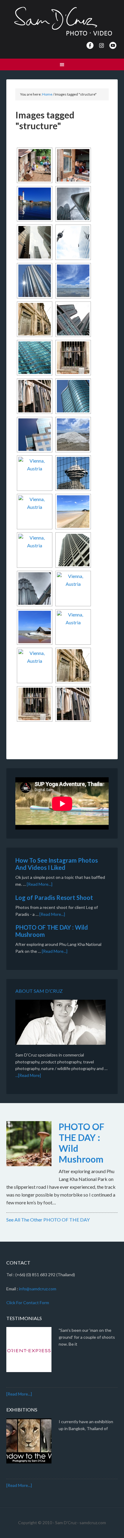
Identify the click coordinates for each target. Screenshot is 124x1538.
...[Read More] (28, 1075)
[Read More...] (39, 884)
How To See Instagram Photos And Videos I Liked (56, 864)
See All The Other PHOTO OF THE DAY (48, 1219)
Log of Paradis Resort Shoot (54, 897)
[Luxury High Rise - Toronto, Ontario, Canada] (73, 319)
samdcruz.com (92, 1522)
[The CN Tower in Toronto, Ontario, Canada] (73, 242)
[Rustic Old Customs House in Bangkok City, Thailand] (34, 319)
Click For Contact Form (27, 1302)
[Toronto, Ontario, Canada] (34, 242)
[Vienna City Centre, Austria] (34, 473)
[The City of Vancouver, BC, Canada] (34, 280)
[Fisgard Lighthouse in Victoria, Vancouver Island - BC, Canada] (34, 204)
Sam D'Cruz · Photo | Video (62, 21)
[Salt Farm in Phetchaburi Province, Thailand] (73, 280)
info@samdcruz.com (37, 1288)
